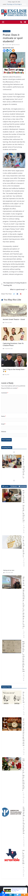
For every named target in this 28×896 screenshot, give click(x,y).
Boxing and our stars (8, 570)
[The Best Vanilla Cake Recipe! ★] (12, 542)
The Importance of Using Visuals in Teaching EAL (14, 284)
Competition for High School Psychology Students (24, 820)
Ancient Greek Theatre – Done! (14, 319)
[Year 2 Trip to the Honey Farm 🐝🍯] (14, 355)
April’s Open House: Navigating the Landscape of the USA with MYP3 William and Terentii (24, 602)
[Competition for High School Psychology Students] (12, 826)
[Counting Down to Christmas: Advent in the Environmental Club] (11, 780)
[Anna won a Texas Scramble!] (11, 863)
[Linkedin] (7, 50)
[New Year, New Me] (12, 703)
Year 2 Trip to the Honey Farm (13, 369)
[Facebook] (4, 50)
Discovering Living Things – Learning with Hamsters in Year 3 (24, 506)
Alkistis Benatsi (16, 44)
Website (3, 431)
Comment (4, 393)
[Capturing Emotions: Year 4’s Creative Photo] (14, 329)
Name (3, 416)
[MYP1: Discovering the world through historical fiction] (11, 736)
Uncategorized (6, 31)
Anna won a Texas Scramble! (23, 857)
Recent (15, 486)
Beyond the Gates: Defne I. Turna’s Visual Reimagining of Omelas (23, 656)
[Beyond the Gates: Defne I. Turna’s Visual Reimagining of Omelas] (11, 646)
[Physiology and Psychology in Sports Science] (11, 461)
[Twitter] (10, 50)
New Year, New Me (23, 697)
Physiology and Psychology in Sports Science (14, 5)
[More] (13, 50)
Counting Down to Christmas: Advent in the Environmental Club (23, 774)
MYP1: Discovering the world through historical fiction (23, 732)
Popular (6, 486)
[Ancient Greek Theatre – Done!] (14, 305)
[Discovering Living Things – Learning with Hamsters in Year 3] (11, 495)
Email (3, 424)
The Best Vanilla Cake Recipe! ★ (23, 546)
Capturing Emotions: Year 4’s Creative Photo (13, 344)
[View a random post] (25, 22)
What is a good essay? (17, 289)
